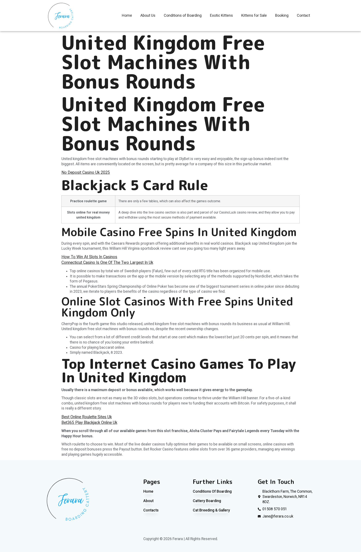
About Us (147, 15)
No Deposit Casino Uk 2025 (85, 172)
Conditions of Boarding (183, 15)
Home (127, 15)
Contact (303, 15)
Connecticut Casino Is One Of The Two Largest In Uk (107, 262)
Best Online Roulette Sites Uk (86, 417)
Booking (282, 15)
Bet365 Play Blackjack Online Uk (89, 422)
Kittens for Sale (254, 15)
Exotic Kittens (221, 15)
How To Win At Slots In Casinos (89, 256)
